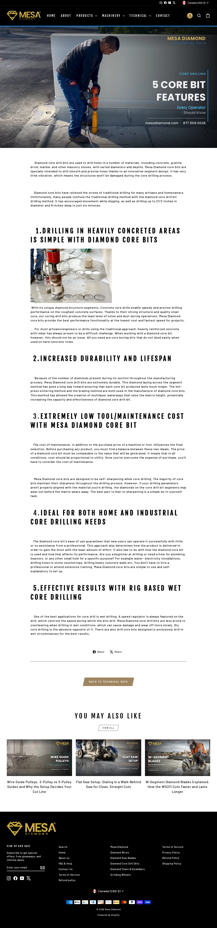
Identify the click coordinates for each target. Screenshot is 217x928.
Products (85, 15)
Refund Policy (171, 857)
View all (108, 728)
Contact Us (66, 869)
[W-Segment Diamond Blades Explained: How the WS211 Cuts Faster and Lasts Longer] (177, 757)
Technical (139, 15)
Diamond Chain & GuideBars (127, 869)
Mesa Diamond (119, 846)
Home (51, 15)
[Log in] (190, 15)
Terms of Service (69, 874)
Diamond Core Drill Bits (124, 863)
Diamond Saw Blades (123, 857)
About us (64, 857)
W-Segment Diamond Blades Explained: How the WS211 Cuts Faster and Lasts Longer (178, 786)
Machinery (112, 15)
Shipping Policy (172, 863)
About (66, 15)
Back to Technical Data (108, 681)
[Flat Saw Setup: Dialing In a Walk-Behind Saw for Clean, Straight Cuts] (108, 757)
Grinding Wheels (120, 874)
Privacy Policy (171, 852)
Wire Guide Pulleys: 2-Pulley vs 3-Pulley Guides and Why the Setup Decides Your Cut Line (39, 786)
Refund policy (67, 880)
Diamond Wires (119, 852)
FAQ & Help (65, 863)
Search (63, 846)
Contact (163, 15)
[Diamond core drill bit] (108, 276)
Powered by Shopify (108, 915)
